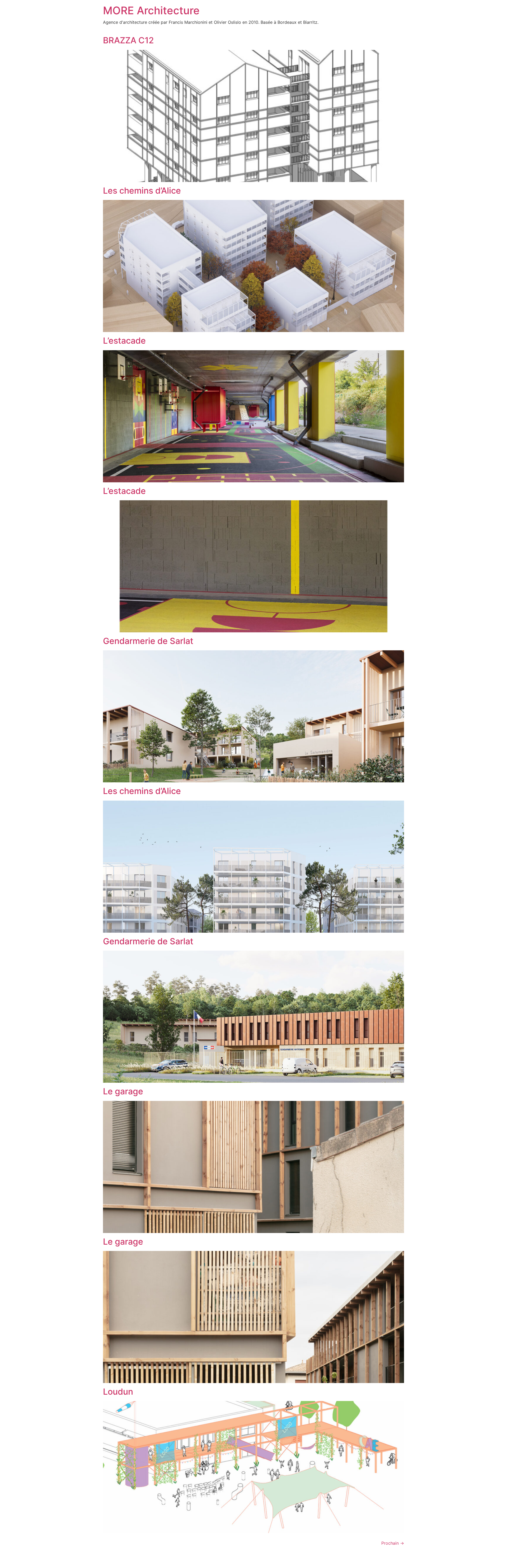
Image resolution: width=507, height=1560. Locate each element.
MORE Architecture (151, 10)
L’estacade (124, 340)
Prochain (392, 1543)
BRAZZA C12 (128, 40)
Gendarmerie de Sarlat (148, 641)
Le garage (123, 1091)
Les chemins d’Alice (142, 190)
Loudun (118, 1391)
